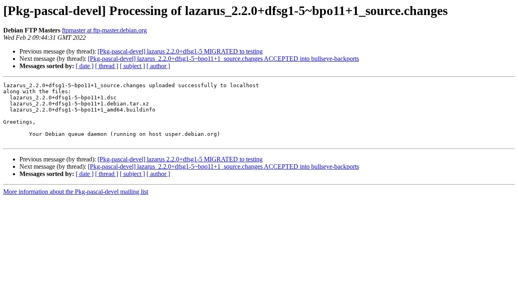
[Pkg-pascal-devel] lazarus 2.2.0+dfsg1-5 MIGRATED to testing (180, 51)
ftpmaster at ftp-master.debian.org (104, 30)
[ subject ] (132, 65)
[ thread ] (106, 65)
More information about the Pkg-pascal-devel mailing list (75, 191)
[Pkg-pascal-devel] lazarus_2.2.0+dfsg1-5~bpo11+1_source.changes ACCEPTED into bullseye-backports (223, 58)
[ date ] (84, 65)
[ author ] (158, 65)
